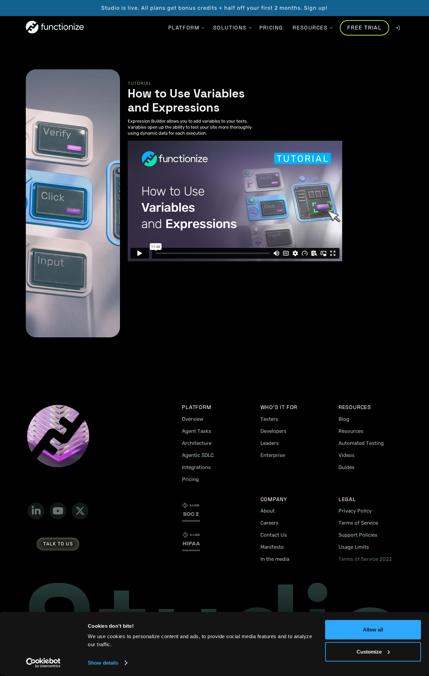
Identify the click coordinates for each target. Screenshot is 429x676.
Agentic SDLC (198, 455)
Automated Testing (361, 443)
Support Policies (358, 535)
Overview (192, 419)
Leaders (269, 443)
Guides (347, 467)
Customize (369, 651)
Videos (347, 455)
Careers (269, 523)
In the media (274, 559)
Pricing (190, 479)
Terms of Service (358, 523)
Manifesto (272, 547)
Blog (344, 419)
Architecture (196, 443)
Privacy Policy (355, 511)
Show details (103, 663)
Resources (351, 431)
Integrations (196, 467)
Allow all (373, 629)
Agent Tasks (196, 431)
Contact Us (273, 535)
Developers (273, 431)
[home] (55, 28)
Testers (269, 419)
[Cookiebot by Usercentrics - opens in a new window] (43, 663)
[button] (183, 27)
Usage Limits (354, 547)
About (267, 511)
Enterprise (272, 455)
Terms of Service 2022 (365, 559)
